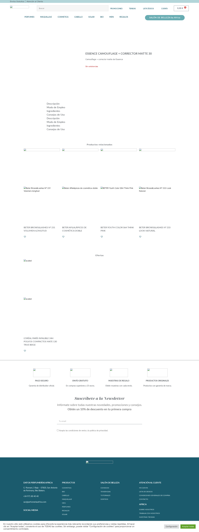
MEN (64, 503)
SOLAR (64, 514)
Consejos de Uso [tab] (56, 115)
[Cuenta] (164, 7)
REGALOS (65, 510)
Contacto (143, 499)
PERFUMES (66, 507)
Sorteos (104, 499)
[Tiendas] (132, 7)
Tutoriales (105, 495)
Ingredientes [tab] (53, 111)
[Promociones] (116, 7)
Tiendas (132, 8)
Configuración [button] (171, 526)
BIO (63, 491)
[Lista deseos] (148, 7)
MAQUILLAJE (67, 499)
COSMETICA (66, 488)
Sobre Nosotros (146, 509)
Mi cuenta (143, 488)
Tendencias (106, 491)
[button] (31, 17)
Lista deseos (148, 8)
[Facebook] (25, 516)
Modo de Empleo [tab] (56, 107)
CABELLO (65, 495)
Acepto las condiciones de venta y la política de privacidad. (83, 431)
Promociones (116, 8)
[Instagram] (30, 516)
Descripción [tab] (53, 104)
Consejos (105, 488)
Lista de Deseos (146, 491)
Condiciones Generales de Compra (154, 495)
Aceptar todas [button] (188, 526)
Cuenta (164, 8)
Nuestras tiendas (147, 517)
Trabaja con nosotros (149, 513)
